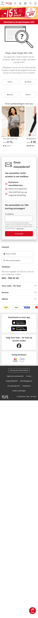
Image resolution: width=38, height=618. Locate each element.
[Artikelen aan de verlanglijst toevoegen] (22, 109)
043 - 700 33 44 (10, 278)
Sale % (28, 94)
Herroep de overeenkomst (19, 370)
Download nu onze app (19, 317)
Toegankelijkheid (12, 381)
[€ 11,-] (13, 121)
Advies (5, 299)
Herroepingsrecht (13, 386)
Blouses (10, 94)
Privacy (28, 376)
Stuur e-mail (10, 254)
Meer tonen (20, 228)
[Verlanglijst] (30, 3)
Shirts (10, 82)
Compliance (26, 386)
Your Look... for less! (11, 286)
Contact (5, 247)
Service (5, 292)
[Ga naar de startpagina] (9, 3)
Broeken (28, 82)
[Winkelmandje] (35, 3)
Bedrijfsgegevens (26, 381)
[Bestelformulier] (25, 3)
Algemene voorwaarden (15, 376)
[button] (2, 3)
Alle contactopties (13, 260)
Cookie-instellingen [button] (19, 391)
